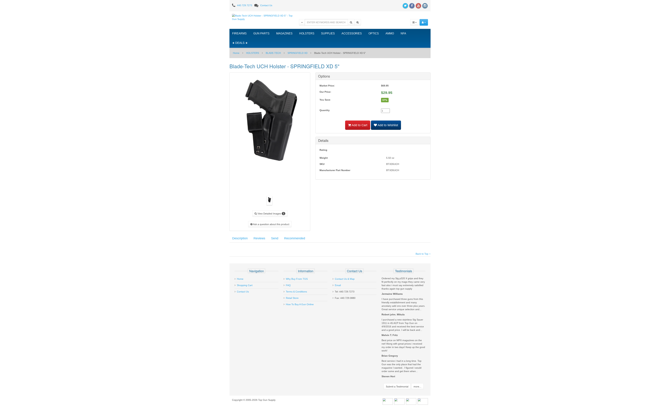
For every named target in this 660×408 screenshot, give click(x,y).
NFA (403, 33)
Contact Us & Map (345, 279)
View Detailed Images (270, 213)
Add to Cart (359, 125)
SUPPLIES (328, 33)
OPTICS (373, 33)
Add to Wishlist (387, 125)
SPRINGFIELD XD (297, 53)
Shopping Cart (244, 285)
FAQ (288, 285)
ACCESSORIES (352, 33)
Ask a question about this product (270, 224)
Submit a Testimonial (397, 386)
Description (240, 238)
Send (274, 238)
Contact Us (266, 5)
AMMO (390, 33)
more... (417, 386)
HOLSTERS (306, 33)
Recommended (294, 238)
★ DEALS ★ (240, 42)
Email (338, 285)
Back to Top (422, 253)
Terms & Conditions (296, 291)
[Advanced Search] (357, 22)
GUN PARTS (261, 33)
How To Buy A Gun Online (300, 304)
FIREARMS (239, 33)
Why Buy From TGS (297, 279)
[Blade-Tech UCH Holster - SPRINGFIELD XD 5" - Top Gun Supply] (263, 17)
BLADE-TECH (273, 53)
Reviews (259, 238)
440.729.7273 (244, 5)
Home (236, 53)
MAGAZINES (284, 33)
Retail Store (292, 298)
